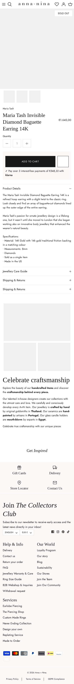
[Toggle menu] (4, 4)
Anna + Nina (40, 672)
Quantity (7, 136)
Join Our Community (48, 585)
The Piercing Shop (13, 612)
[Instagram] (58, 531)
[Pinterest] (63, 531)
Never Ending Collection (17, 623)
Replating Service (13, 635)
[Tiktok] (68, 531)
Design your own (12, 629)
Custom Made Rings (14, 617)
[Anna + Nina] (34, 3)
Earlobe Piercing (12, 606)
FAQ (5, 568)
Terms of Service (33, 679)
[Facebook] (52, 531)
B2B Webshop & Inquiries (18, 585)
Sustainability (44, 568)
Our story (42, 556)
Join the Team (44, 579)
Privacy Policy (12, 679)
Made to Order (11, 641)
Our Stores (43, 573)
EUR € (25, 532)
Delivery (7, 550)
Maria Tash (8, 108)
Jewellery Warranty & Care (18, 573)
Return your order (13, 562)
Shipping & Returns (14, 280)
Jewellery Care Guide (15, 271)
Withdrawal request (14, 591)
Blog (39, 562)
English (9, 532)
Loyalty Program (46, 550)
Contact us (9, 556)
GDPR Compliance (56, 679)
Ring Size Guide (12, 579)
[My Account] (62, 4)
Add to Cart (30, 161)
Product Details (11, 188)
